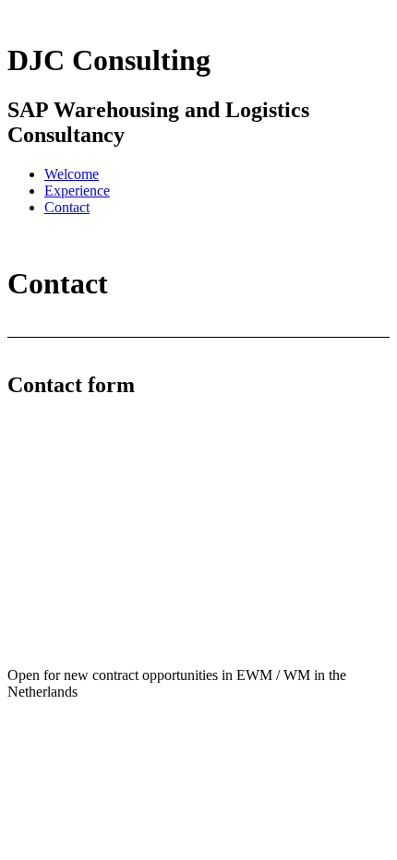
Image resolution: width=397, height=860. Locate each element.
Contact (67, 207)
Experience (77, 190)
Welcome (71, 174)
